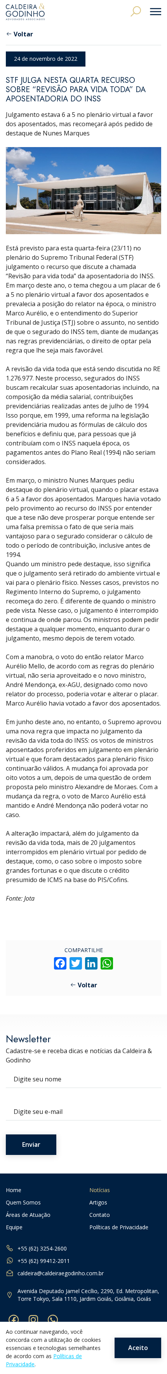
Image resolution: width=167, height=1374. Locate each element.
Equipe (14, 1227)
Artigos (98, 1202)
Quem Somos (23, 1202)
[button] (136, 11)
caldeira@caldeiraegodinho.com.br (60, 1273)
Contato (99, 1215)
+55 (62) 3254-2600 (42, 1248)
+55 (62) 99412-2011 (43, 1260)
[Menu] (153, 11)
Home (13, 1190)
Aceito (138, 1347)
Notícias (99, 1190)
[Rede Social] (13, 1319)
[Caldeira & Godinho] (25, 11)
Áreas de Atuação (28, 1215)
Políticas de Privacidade (118, 1227)
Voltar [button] (23, 34)
